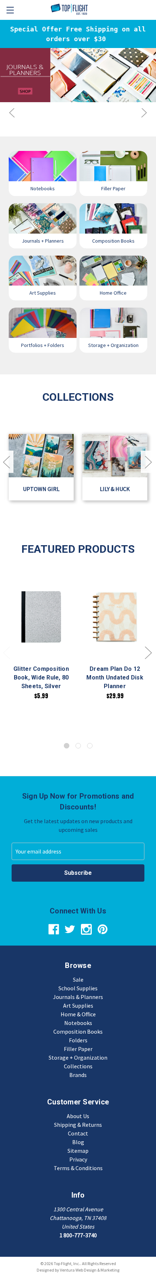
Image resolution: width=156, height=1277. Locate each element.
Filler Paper (78, 1048)
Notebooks (78, 1022)
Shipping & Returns (78, 1124)
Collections (78, 1066)
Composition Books (78, 1031)
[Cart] (151, 9)
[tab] (66, 745)
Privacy (78, 1159)
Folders (78, 1040)
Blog (78, 1142)
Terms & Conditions (78, 1168)
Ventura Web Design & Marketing (89, 1270)
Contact (78, 1133)
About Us (78, 1116)
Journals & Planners (78, 996)
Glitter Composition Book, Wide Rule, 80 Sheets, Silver (41, 677)
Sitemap (78, 1150)
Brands (78, 1074)
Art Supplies (78, 1005)
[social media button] (53, 929)
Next (143, 113)
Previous (12, 113)
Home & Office (78, 1014)
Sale (78, 979)
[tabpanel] (41, 637)
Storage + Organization (78, 1057)
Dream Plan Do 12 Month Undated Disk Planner (114, 677)
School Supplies (78, 988)
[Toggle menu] (10, 10)
